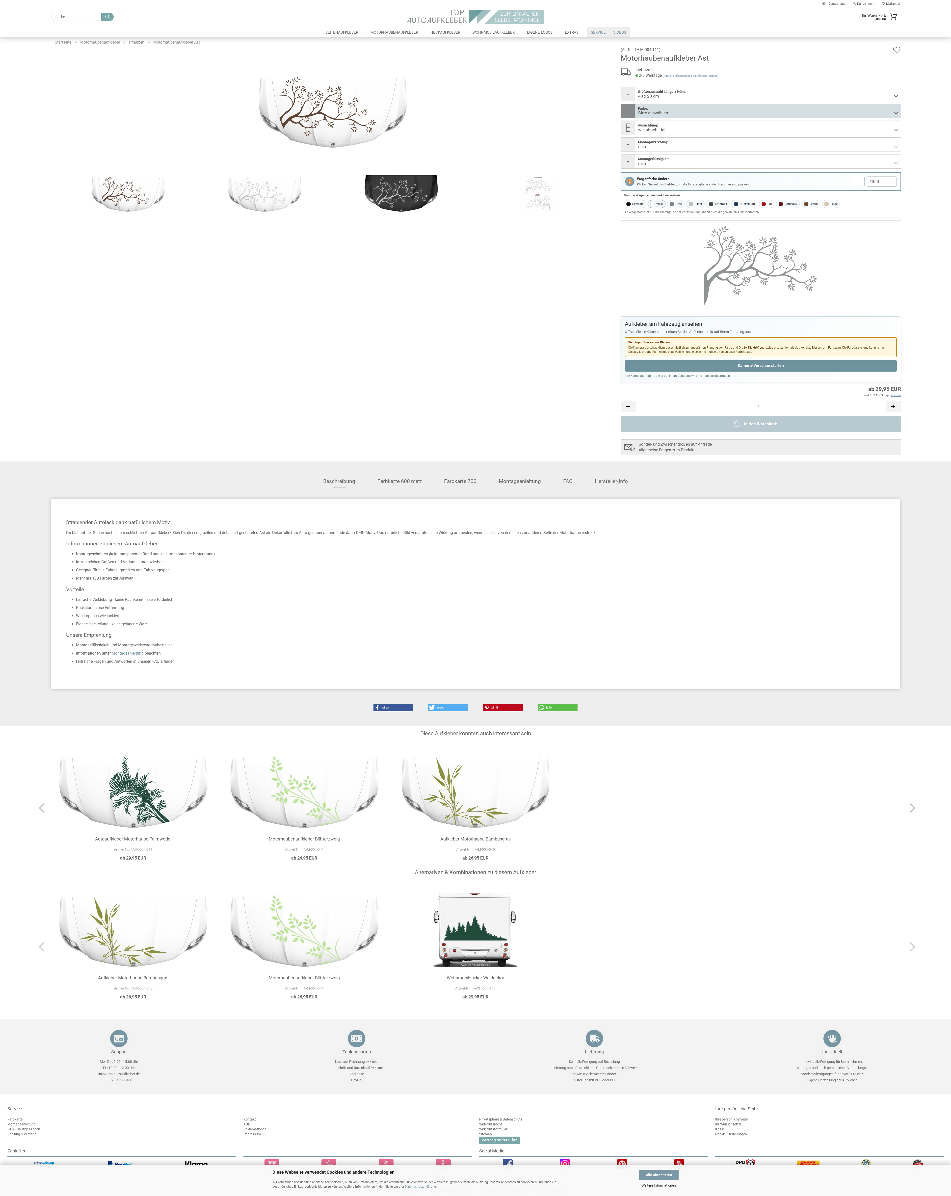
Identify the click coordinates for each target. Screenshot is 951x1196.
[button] (628, 406)
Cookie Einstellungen (731, 1134)
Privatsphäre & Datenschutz (500, 1119)
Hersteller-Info (611, 481)
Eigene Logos (540, 32)
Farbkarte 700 (460, 481)
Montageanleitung (520, 481)
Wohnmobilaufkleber (494, 32)
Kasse (720, 1129)
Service (598, 32)
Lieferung (594, 1051)
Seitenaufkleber (341, 32)
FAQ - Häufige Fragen (23, 1129)
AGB (246, 1124)
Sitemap (485, 1134)
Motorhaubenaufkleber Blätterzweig (304, 838)
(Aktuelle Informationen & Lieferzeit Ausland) (690, 75)
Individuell (832, 1051)
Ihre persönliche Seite (731, 1119)
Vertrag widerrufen (499, 1140)
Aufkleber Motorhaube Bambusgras (475, 838)
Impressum (252, 1134)
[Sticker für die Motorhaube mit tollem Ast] (333, 110)
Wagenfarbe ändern (653, 179)
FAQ (568, 481)
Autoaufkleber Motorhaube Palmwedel (133, 838)
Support (119, 1051)
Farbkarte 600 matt (399, 481)
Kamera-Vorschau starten (761, 365)
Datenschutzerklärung (420, 1186)
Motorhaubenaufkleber (394, 32)
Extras (572, 32)
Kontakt (249, 1119)
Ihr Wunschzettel (728, 1124)
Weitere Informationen (659, 1185)
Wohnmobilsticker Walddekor (475, 977)
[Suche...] (107, 17)
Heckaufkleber (445, 32)
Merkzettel (892, 3)
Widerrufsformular (493, 1129)
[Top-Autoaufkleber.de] (475, 16)
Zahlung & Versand (22, 1134)
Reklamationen (254, 1129)
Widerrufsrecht (490, 1124)
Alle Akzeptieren (659, 1175)
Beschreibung (339, 481)
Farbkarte (15, 1119)
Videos (619, 32)
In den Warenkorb (761, 423)
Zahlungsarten (356, 1051)
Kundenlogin (865, 3)
